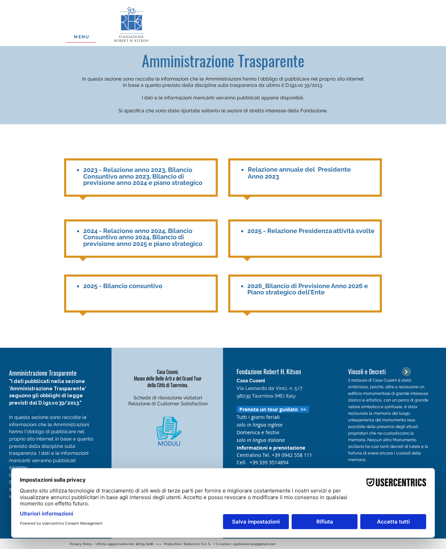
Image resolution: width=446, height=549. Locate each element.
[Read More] (406, 371)
